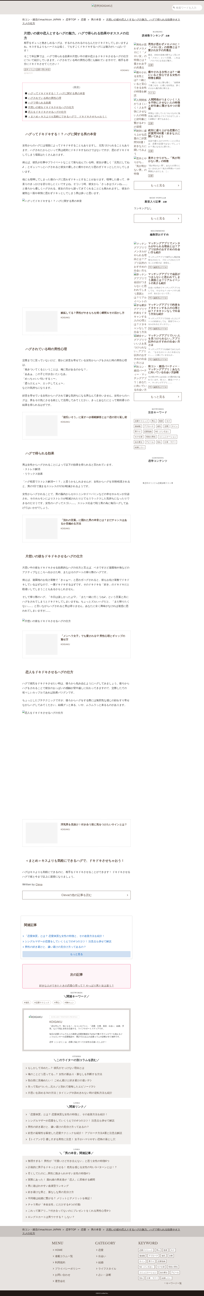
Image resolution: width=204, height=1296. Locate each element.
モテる (152, 92)
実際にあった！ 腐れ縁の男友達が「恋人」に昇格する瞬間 (61, 1179)
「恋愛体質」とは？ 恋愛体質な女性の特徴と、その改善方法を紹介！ (65, 935)
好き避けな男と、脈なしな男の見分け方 (51, 1192)
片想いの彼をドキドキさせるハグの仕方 (51, 107)
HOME (59, 1249)
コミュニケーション (167, 437)
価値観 (138, 426)
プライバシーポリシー (67, 1268)
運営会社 (60, 1281)
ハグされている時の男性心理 (44, 98)
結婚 (100, 1262)
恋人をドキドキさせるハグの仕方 (47, 111)
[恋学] (102, 4)
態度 (161, 421)
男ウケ (138, 431)
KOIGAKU (55, 1021)
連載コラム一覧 (64, 1256)
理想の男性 (151, 437)
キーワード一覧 (174, 1283)
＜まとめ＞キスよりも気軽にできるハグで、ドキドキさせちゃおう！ (67, 116)
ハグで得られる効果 (39, 102)
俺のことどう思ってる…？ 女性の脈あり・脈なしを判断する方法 (65, 1074)
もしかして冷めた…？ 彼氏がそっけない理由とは (56, 1067)
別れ (159, 442)
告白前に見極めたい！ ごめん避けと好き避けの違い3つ (59, 1080)
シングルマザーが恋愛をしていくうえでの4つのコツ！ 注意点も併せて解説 (68, 941)
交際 (166, 426)
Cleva (39, 884)
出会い (102, 1256)
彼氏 (27, 1002)
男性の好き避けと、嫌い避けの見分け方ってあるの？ (55, 946)
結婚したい (139, 447)
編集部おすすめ (160, 267)
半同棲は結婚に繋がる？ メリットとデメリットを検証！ (60, 1198)
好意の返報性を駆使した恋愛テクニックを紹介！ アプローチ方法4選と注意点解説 (75, 1133)
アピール (150, 442)
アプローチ (149, 426)
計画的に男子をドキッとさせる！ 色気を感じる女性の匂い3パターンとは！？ (72, 1167)
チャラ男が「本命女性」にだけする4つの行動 (54, 1204)
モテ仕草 (138, 437)
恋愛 (151, 65)
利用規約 (60, 1262)
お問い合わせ (62, 1274)
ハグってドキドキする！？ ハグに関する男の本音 (56, 93)
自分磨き (138, 442)
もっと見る (76, 954)
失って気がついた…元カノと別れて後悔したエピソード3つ (61, 1086)
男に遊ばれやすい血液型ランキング (48, 1185)
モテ (168, 421)
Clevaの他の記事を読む (76, 895)
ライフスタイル (107, 1268)
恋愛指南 (148, 431)
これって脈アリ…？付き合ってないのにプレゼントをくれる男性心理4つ (69, 1210)
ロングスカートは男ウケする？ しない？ (51, 1216)
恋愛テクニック (42, 1002)
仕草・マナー (170, 442)
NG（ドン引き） (162, 431)
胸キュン (70, 1002)
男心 (58, 1002)
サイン (175, 426)
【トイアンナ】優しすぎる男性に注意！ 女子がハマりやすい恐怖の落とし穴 (71, 1139)
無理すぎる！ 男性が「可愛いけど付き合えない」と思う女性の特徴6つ (68, 1160)
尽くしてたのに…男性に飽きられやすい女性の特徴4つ (59, 1173)
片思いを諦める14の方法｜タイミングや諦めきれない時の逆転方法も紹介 (70, 1092)
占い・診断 (104, 1274)
